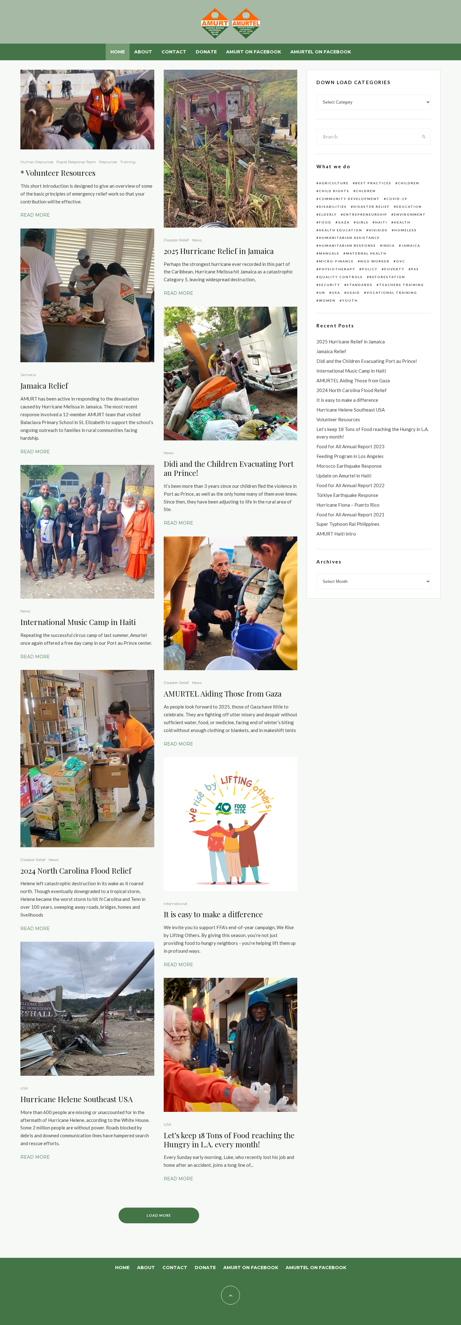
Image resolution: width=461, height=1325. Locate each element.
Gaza (344, 222)
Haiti (381, 222)
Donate (206, 52)
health (402, 222)
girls (362, 222)
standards (360, 285)
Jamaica (28, 374)
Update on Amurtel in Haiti (343, 475)
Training (127, 161)
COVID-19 (396, 199)
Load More (159, 1215)
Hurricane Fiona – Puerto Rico (347, 505)
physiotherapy (337, 269)
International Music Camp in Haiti (78, 622)
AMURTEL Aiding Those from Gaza (223, 693)
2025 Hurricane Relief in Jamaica (219, 251)
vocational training (392, 292)
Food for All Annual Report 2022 (350, 485)
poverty (394, 269)
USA (24, 1088)
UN (322, 292)
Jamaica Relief (44, 385)
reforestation (387, 277)
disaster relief (371, 206)
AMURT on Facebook (253, 52)
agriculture (334, 183)
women (327, 300)
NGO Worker (374, 261)
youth (350, 300)
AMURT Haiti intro (336, 533)
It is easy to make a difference (213, 914)
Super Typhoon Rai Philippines (347, 524)
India (389, 245)
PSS (415, 269)
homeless (405, 230)
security (329, 285)
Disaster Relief (32, 859)
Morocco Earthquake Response (349, 466)
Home (117, 52)
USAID (353, 292)
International (175, 903)
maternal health (366, 253)
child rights (334, 191)
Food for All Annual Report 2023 (350, 446)
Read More (35, 215)
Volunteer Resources (60, 172)
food (325, 222)
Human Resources (36, 161)
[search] (424, 136)
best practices (373, 183)
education (409, 206)
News (25, 611)
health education (340, 230)
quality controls (341, 277)
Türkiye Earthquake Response (347, 495)
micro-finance (336, 261)
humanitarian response (347, 245)
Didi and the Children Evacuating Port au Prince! (229, 468)
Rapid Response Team (76, 161)
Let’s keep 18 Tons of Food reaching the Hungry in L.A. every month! (229, 1140)
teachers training (401, 285)
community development (349, 199)
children (408, 183)
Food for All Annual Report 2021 (350, 514)
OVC (400, 261)
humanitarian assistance (349, 238)
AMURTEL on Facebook (320, 52)
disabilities (333, 206)
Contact (174, 52)
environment (410, 214)
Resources (108, 161)
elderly (328, 214)
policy (370, 269)
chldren (366, 191)
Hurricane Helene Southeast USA (76, 1099)
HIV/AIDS (378, 230)
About (143, 52)
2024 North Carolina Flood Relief (75, 870)
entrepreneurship (365, 214)
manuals (329, 253)
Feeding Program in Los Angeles (350, 456)
